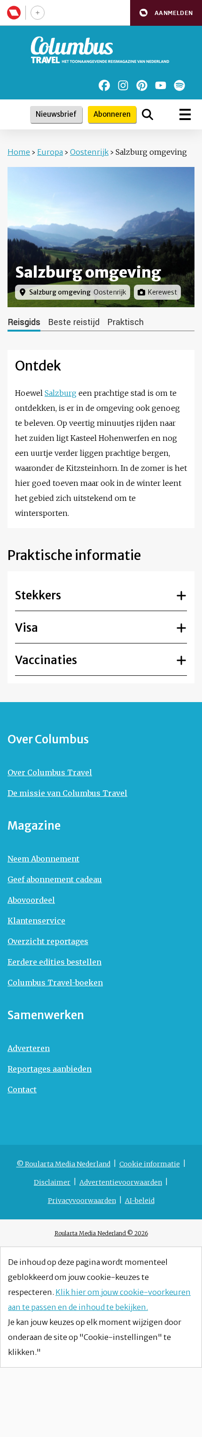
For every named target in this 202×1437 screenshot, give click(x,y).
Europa (50, 152)
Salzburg (61, 393)
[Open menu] (185, 114)
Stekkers (38, 595)
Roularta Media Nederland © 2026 (101, 1233)
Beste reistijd (74, 322)
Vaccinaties (46, 660)
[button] (166, 13)
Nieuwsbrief (56, 114)
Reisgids (24, 322)
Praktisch (125, 322)
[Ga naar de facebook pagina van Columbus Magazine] (104, 85)
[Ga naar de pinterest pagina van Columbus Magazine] (142, 85)
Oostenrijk (89, 152)
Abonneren (112, 114)
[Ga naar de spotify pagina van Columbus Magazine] (179, 85)
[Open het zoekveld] (147, 114)
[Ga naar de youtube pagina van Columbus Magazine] (160, 85)
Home (19, 152)
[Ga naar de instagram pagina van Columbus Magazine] (123, 85)
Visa (26, 627)
